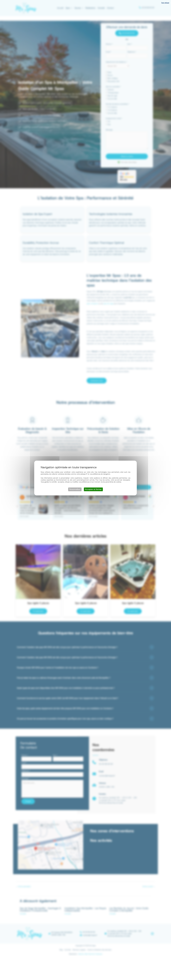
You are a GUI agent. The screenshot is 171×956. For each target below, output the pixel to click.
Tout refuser (165, 3)
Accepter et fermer (93, 489)
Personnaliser (74, 489)
